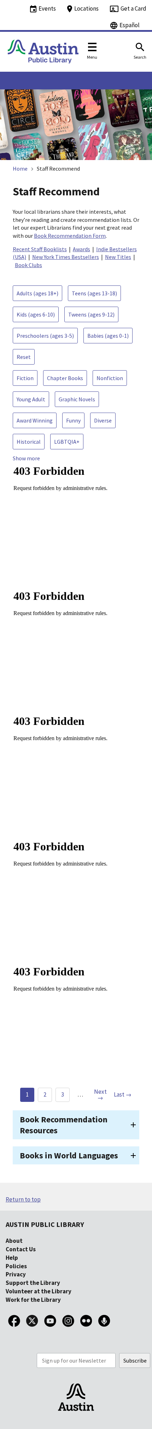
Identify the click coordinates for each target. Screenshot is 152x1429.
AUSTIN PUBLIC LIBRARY (45, 1224)
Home (20, 168)
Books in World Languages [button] (69, 1155)
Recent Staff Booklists (40, 249)
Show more (26, 458)
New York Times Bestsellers (65, 256)
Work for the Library (33, 1300)
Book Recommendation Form (70, 235)
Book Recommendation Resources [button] (63, 1125)
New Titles (118, 256)
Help (12, 1258)
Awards (81, 249)
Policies (16, 1266)
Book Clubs (28, 264)
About (14, 1241)
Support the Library (33, 1283)
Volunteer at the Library (38, 1291)
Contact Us (21, 1249)
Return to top (23, 1199)
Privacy (16, 1274)
